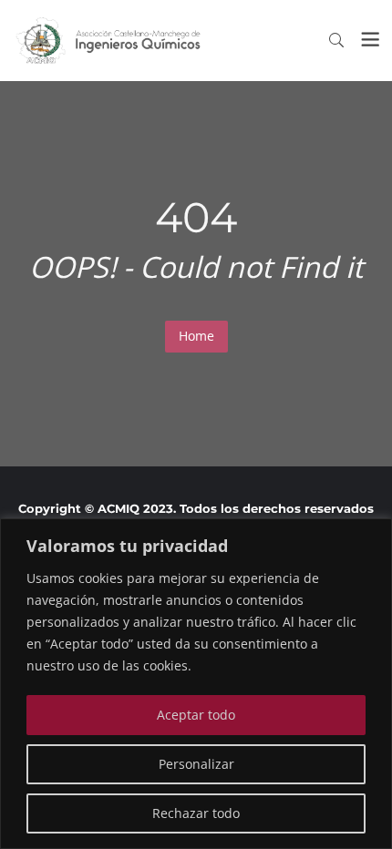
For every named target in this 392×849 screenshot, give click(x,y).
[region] (196, 683)
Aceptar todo (196, 714)
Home (196, 335)
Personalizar (196, 763)
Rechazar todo (196, 813)
